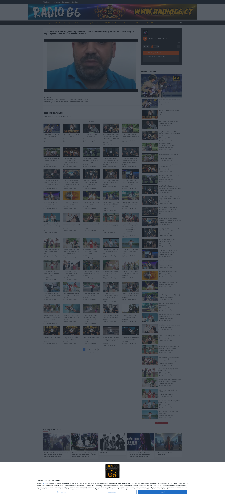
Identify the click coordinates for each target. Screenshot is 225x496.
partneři (45, 483)
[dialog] (112, 479)
